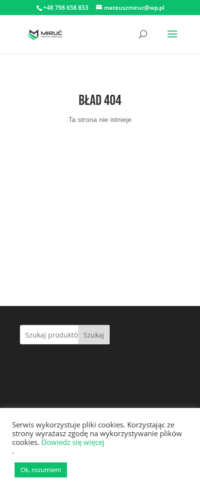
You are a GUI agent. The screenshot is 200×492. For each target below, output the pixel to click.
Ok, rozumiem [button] (40, 469)
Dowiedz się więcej (72, 442)
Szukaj (93, 334)
